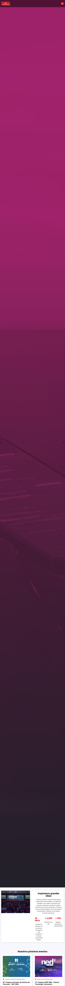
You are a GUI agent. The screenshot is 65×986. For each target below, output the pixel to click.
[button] (62, 3)
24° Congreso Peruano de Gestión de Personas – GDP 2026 (16, 983)
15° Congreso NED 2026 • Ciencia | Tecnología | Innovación (47, 983)
